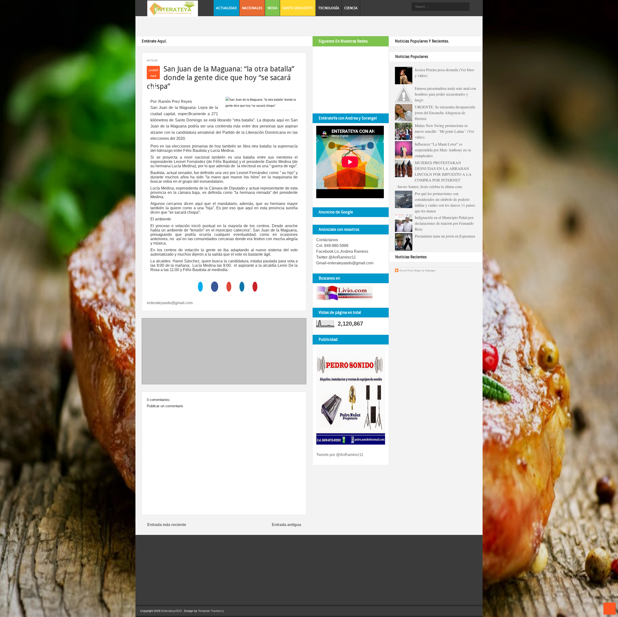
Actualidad (226, 8)
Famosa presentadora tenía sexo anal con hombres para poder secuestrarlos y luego (445, 94)
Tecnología (328, 8)
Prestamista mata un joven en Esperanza (445, 235)
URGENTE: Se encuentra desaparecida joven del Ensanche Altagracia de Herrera (445, 112)
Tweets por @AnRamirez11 (339, 455)
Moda (272, 8)
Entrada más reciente (166, 525)
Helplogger (430, 270)
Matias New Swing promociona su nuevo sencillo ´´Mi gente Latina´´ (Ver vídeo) (444, 131)
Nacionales (252, 8)
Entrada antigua (286, 525)
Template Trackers (210, 611)
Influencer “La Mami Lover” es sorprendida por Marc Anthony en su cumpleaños (443, 149)
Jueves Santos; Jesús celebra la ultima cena (429, 186)
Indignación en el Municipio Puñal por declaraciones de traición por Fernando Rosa (444, 223)
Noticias (152, 60)
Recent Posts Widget (410, 270)
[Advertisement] (224, 352)
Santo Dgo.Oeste (297, 8)
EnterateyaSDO (171, 611)
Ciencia (351, 8)
